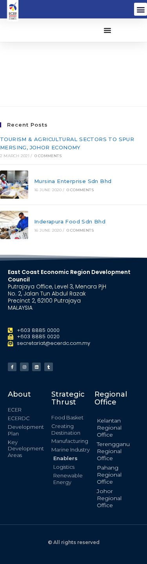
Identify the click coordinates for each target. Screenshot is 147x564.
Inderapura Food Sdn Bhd (69, 221)
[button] (140, 9)
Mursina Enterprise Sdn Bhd (72, 181)
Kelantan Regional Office (109, 427)
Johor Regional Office (109, 498)
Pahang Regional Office (109, 474)
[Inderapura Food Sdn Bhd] (14, 225)
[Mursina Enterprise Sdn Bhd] (14, 184)
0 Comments (48, 155)
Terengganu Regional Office (113, 451)
